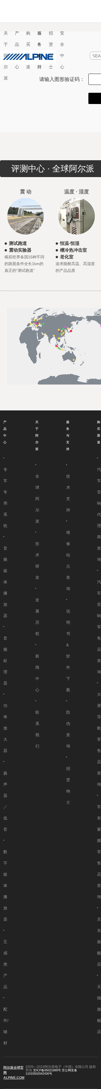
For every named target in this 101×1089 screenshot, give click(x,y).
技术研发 (37, 560)
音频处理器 (5, 660)
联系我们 (37, 729)
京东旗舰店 (99, 941)
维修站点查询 (68, 560)
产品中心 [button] (17, 50)
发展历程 (37, 617)
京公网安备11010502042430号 (51, 1071)
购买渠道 (98, 432)
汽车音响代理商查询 (99, 514)
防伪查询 (68, 729)
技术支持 (68, 493)
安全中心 (62, 50)
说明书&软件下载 (68, 650)
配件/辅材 (5, 1026)
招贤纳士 (51, 50)
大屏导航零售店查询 (99, 739)
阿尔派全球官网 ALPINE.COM (13, 1073)
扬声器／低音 (5, 801)
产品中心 (4, 432)
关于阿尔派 (36, 435)
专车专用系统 (5, 497)
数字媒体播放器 (5, 885)
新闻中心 (37, 673)
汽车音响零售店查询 (99, 627)
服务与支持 (67, 435)
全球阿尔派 (37, 498)
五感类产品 (5, 964)
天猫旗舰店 (99, 1009)
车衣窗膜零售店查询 (99, 852)
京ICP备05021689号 (47, 1070)
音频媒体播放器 (5, 582)
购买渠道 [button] (28, 50)
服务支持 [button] (39, 50)
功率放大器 (5, 728)
